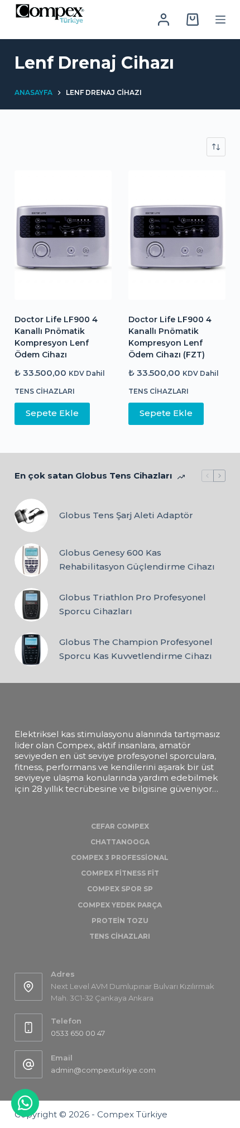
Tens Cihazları (45, 391)
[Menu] (220, 20)
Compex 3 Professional (120, 857)
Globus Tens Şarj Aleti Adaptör (126, 515)
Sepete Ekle (52, 413)
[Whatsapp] (25, 1103)
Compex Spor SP (120, 889)
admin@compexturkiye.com (103, 1069)
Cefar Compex (120, 826)
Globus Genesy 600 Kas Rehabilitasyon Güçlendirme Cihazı (137, 559)
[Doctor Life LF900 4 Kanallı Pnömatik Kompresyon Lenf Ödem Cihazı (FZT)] (176, 235)
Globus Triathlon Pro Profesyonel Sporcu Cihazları (132, 604)
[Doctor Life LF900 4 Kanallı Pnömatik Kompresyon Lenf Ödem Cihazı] (63, 235)
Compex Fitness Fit (120, 873)
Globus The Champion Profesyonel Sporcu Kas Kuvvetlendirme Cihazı (136, 649)
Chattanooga (120, 842)
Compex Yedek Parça (120, 905)
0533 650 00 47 (78, 1033)
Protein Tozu (120, 920)
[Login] (163, 19)
